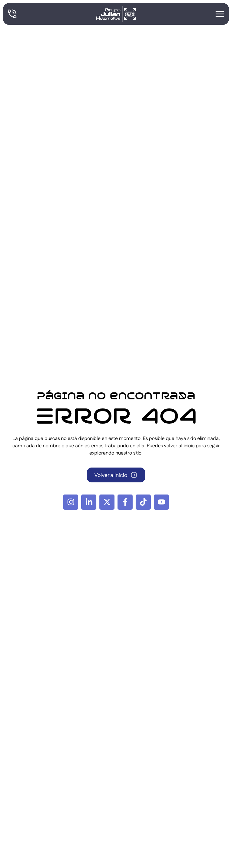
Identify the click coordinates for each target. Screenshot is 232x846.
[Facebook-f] (125, 502)
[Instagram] (70, 502)
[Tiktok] (143, 502)
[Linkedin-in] (88, 502)
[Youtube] (161, 502)
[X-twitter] (106, 502)
